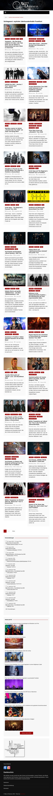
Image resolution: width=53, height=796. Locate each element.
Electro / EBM (37, 204)
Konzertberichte (40, 38)
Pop (17, 38)
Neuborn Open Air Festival (12, 544)
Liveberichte (31, 41)
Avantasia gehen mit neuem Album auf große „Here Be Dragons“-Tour (37, 378)
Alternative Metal (38, 123)
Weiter (13, 531)
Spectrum (9, 566)
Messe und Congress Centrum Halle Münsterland (17, 561)
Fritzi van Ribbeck (33, 300)
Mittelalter (37, 246)
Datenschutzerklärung (9, 785)
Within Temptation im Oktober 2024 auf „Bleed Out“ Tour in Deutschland (14, 501)
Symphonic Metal (32, 374)
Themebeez (22, 793)
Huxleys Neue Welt (11, 589)
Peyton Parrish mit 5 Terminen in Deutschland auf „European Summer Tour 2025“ (38, 336)
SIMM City (9, 606)
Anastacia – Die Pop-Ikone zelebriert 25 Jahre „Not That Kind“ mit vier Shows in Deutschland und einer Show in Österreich (14, 44)
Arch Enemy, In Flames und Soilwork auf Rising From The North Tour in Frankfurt (14, 463)
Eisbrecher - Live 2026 (10, 565)
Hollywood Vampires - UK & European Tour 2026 (15, 554)
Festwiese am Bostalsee (12, 549)
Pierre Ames (8, 49)
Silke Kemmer (33, 48)
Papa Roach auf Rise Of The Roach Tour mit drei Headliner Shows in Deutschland (14, 418)
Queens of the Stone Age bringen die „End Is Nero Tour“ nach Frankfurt (38, 506)
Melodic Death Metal (9, 249)
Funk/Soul (13, 38)
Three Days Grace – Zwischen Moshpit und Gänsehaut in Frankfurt (38, 45)
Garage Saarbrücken (11, 583)
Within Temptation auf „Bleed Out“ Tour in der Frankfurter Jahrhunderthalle (38, 423)
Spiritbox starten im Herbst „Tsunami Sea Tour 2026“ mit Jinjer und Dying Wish (14, 130)
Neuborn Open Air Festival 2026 (12, 542)
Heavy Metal (31, 290)
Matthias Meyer (9, 89)
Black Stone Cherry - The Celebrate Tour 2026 (15, 587)
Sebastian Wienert (34, 509)
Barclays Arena (10, 555)
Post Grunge (38, 41)
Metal (45, 81)
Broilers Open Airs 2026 (10, 548)
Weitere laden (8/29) (26, 733)
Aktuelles (7, 38)
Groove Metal (13, 123)
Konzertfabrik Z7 (10, 600)
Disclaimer (6, 788)
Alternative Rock (32, 38)
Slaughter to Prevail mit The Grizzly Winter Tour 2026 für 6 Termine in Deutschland (14, 170)
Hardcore (19, 123)
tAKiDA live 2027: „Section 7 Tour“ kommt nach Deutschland (13, 86)
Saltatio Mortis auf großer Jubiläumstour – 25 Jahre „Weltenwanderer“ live (13, 292)
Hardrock (31, 166)
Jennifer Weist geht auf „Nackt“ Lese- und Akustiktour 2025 (14, 376)
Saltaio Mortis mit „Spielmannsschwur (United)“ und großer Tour (38, 251)
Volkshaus (9, 578)
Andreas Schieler (9, 133)
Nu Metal (39, 125)
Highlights (38, 414)
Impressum (6, 782)
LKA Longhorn (10, 572)
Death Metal (13, 166)
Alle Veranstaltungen (10, 609)
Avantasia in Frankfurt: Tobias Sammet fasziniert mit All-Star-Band (14, 338)
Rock (21, 38)
